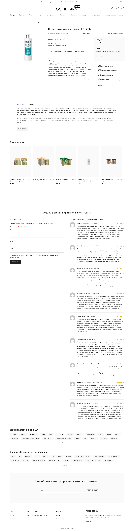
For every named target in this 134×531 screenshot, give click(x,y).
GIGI (13, 456)
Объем (98, 48)
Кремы (109, 434)
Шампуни (24, 22)
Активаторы (33, 434)
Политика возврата (33, 511)
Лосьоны (114, 438)
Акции (58, 515)
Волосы (18, 22)
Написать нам (89, 521)
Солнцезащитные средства (30, 438)
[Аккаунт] (112, 8)
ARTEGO (45, 456)
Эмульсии (60, 434)
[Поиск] (11, 8)
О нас (11, 511)
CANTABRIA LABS (99, 456)
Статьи (12, 515)
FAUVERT (28, 456)
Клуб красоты (120, 1)
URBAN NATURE (113, 456)
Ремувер (69, 434)
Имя (12, 241)
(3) (30, 179)
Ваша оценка (14, 227)
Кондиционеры (47, 438)
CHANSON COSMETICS (93, 460)
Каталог (58, 511)
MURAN (66, 460)
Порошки (79, 434)
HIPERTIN (55, 39)
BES (20, 456)
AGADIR (68, 456)
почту (102, 515)
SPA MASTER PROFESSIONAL (20, 460)
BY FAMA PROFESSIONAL (82, 456)
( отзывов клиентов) (62, 33)
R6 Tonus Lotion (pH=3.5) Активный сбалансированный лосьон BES (40, 181)
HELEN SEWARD (57, 456)
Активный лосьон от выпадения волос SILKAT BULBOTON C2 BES (63, 181)
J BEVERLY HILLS (77, 460)
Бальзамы (15, 438)
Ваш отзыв (13, 230)
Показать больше (67, 443)
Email (12, 248)
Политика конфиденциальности (37, 515)
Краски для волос (46, 434)
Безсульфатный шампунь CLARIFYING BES (84, 181)
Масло (100, 434)
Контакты (13, 519)
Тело (85, 438)
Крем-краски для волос (64, 438)
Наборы (23, 434)
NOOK (37, 456)
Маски (117, 434)
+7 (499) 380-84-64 (92, 511)
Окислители (90, 434)
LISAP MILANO (109, 460)
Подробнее (22, 128)
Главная (12, 22)
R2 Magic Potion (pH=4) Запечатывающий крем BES (17, 181)
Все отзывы (87, 79)
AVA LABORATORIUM (39, 460)
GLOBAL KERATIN (54, 460)
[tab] (20, 104)
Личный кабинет (61, 519)
